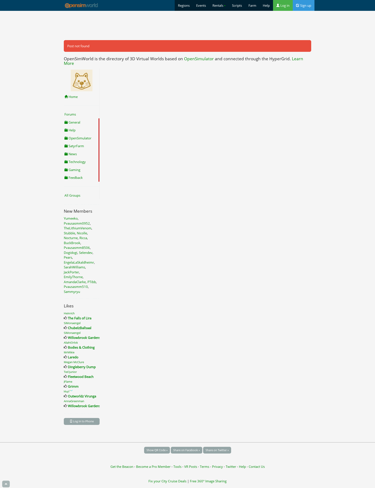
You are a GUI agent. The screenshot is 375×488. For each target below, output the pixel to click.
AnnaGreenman (74, 401)
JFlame (68, 382)
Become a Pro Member (153, 466)
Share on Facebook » (186, 450)
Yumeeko (71, 218)
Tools (177, 466)
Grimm (73, 386)
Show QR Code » (157, 450)
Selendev (85, 252)
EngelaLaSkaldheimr (79, 262)
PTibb (91, 282)
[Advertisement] (187, 25)
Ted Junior (70, 372)
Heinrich (69, 313)
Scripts (237, 5)
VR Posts (191, 466)
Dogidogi (70, 252)
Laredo (73, 357)
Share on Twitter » (217, 450)
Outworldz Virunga (82, 396)
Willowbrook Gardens (84, 337)
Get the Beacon (121, 466)
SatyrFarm (76, 146)
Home (73, 97)
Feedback (75, 177)
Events (201, 5)
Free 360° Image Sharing (208, 481)
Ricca (83, 238)
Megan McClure (74, 362)
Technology (77, 162)
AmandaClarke (75, 282)
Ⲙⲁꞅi (68, 391)
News (72, 154)
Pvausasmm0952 (77, 223)
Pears (68, 257)
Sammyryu (72, 291)
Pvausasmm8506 (77, 247)
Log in (284, 5)
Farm (252, 5)
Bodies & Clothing (81, 347)
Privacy (217, 466)
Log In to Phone (83, 421)
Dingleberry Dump (82, 367)
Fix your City (157, 481)
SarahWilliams (74, 267)
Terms (205, 466)
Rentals (218, 5)
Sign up (305, 5)
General (74, 122)
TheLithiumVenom (77, 228)
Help (266, 5)
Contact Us (257, 466)
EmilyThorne (73, 277)
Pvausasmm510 (76, 286)
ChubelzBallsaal (79, 328)
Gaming (74, 170)
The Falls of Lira (79, 318)
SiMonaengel (72, 323)
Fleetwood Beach (81, 376)
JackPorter (71, 272)
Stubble (69, 233)
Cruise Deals (177, 481)
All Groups (72, 195)
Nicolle (82, 233)
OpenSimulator (199, 59)
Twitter (231, 466)
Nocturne (71, 238)
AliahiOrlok (71, 342)
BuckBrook (72, 243)
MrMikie (69, 352)
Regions (184, 5)
